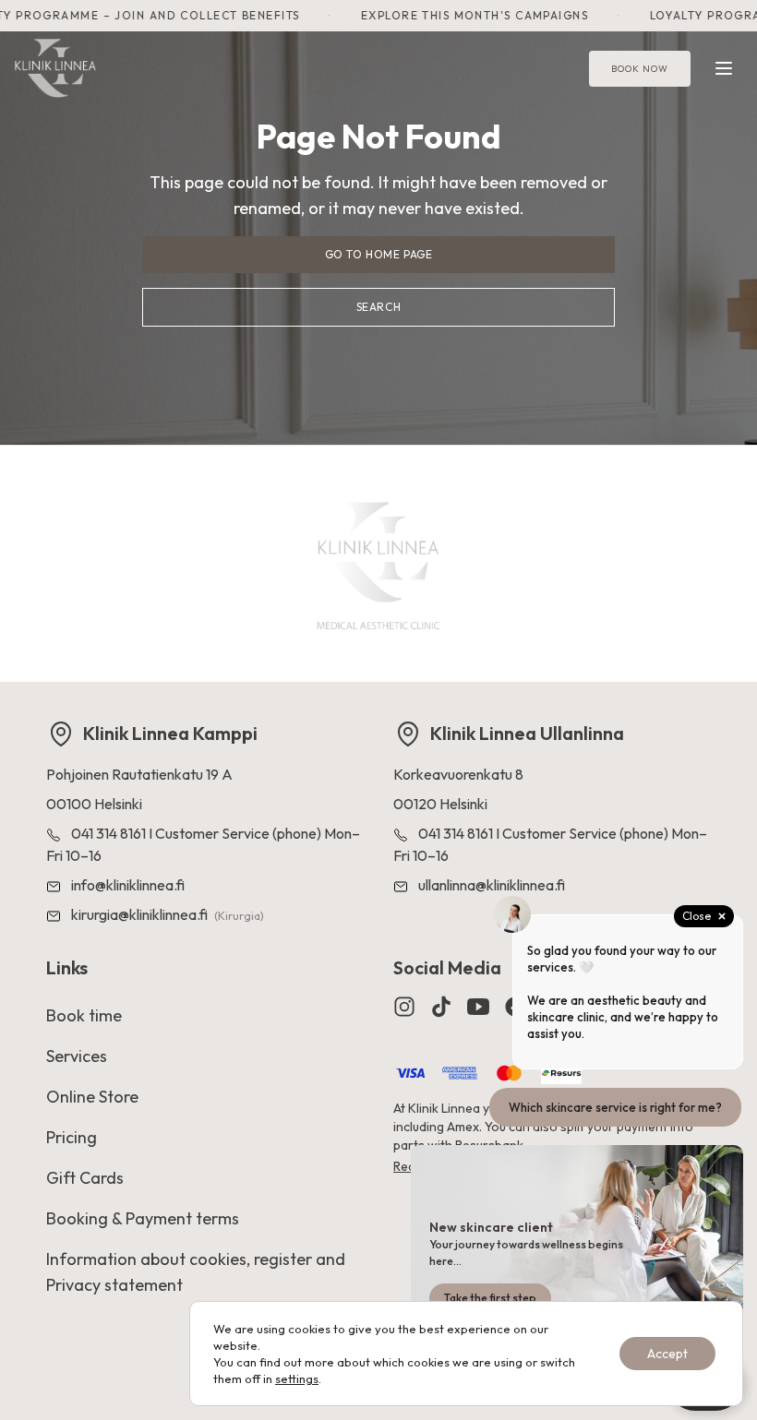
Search (379, 307)
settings (296, 1378)
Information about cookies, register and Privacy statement (195, 1271)
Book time (84, 1015)
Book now (639, 69)
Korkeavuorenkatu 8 (458, 774)
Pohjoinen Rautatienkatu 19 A (139, 774)
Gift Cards (85, 1177)
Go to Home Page (379, 254)
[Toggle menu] (723, 68)
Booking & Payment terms (142, 1218)
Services (76, 1056)
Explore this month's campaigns (462, 15)
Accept (667, 1353)
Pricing (71, 1137)
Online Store (92, 1096)
